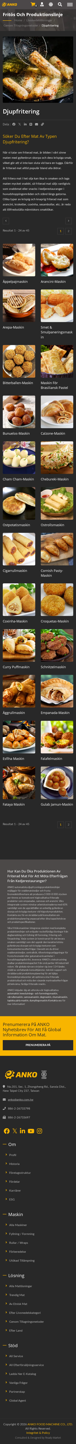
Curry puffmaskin (16, 667)
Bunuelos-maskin (16, 433)
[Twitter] (19, 124)
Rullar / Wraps (18, 1242)
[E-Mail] (36, 124)
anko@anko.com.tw (20, 1099)
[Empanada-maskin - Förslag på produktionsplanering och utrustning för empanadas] (57, 691)
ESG (12, 1199)
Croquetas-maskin (55, 621)
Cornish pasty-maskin (52, 573)
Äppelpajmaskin (15, 281)
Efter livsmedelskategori (25, 1312)
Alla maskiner (18, 1225)
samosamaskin (31, 997)
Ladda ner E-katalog (22, 1374)
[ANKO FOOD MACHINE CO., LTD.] (38, 1075)
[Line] (30, 124)
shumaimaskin (59, 997)
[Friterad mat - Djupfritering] (38, 70)
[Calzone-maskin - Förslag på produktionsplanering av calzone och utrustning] (57, 412)
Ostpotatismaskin (16, 525)
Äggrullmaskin (14, 712)
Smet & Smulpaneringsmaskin (56, 332)
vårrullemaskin (15, 997)
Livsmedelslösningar (39, 20)
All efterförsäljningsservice (26, 1365)
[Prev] (6, 221)
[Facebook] (13, 124)
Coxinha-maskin (15, 621)
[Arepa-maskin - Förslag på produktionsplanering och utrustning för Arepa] (19, 305)
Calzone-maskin (53, 433)
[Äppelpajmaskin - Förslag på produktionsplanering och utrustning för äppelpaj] (19, 260)
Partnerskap (17, 1391)
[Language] (51, 5)
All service (16, 1356)
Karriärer (15, 1190)
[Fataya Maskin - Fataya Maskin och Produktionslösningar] (19, 783)
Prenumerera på (38, 1045)
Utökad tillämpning (21, 1260)
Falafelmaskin (51, 758)
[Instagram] (39, 1131)
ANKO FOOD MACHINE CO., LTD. (50, 1424)
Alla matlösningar (20, 1286)
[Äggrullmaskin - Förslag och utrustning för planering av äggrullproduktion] (19, 691)
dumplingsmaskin (39, 1001)
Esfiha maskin (13, 758)
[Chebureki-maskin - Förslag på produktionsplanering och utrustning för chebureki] (57, 457)
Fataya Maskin (14, 804)
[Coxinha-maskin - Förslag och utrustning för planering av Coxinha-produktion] (19, 599)
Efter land (16, 1330)
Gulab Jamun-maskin (57, 804)
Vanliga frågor (18, 1382)
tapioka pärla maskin (17, 1001)
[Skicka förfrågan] (33, 4)
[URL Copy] (42, 124)
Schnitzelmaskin (53, 667)
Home (18, 20)
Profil (12, 1155)
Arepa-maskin (13, 327)
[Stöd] (42, 4)
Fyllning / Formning (21, 1234)
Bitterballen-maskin (18, 383)
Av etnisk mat (18, 1304)
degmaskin (45, 997)
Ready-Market (53, 1437)
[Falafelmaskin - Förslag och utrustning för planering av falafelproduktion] (57, 737)
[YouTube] (31, 1131)
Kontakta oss (55, 1001)
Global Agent (17, 1400)
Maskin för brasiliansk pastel (54, 385)
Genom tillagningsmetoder (21, 25)
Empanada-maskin (55, 712)
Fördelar (14, 1181)
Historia (14, 1163)
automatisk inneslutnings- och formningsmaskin (32, 993)
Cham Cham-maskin (18, 479)
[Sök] (60, 5)
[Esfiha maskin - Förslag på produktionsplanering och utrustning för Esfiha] (19, 737)
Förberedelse (17, 1251)
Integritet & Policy (38, 1432)
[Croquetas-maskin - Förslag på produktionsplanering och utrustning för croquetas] (57, 599)
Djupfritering (50, 25)
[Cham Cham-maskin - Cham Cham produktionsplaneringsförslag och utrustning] (19, 457)
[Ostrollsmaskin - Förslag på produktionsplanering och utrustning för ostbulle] (57, 503)
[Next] (68, 221)
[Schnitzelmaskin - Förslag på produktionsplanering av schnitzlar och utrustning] (57, 645)
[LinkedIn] (25, 124)
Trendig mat (17, 1295)
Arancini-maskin (53, 281)
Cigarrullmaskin (15, 570)
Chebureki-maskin (55, 479)
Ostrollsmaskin (52, 525)
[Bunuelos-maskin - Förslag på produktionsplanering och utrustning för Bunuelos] (19, 412)
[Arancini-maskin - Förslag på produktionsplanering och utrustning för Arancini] (57, 260)
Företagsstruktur (20, 1172)
